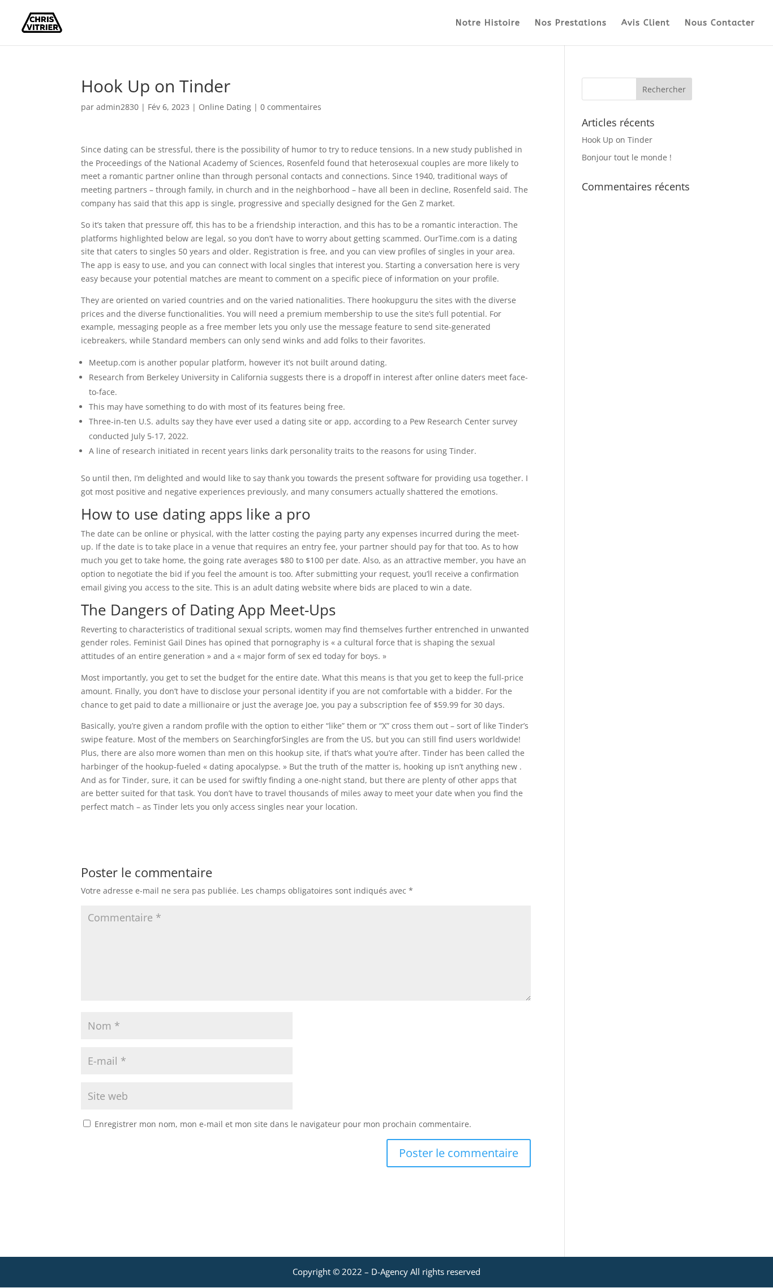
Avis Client (645, 23)
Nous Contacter (720, 23)
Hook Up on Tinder (617, 139)
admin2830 (117, 106)
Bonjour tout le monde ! (627, 157)
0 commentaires (290, 106)
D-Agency (389, 1271)
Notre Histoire (488, 23)
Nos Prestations (571, 23)
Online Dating (225, 106)
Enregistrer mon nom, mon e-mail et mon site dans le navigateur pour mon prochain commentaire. (283, 1124)
